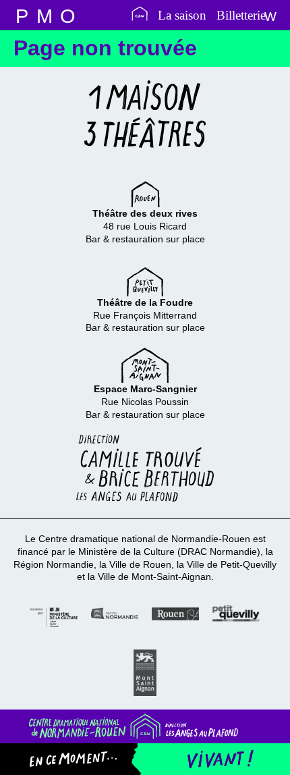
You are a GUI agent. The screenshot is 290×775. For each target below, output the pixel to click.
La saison (182, 15)
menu (21, 15)
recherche (44, 15)
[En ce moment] (83, 759)
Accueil (140, 13)
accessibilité (67, 15)
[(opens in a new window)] (54, 616)
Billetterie (241, 15)
